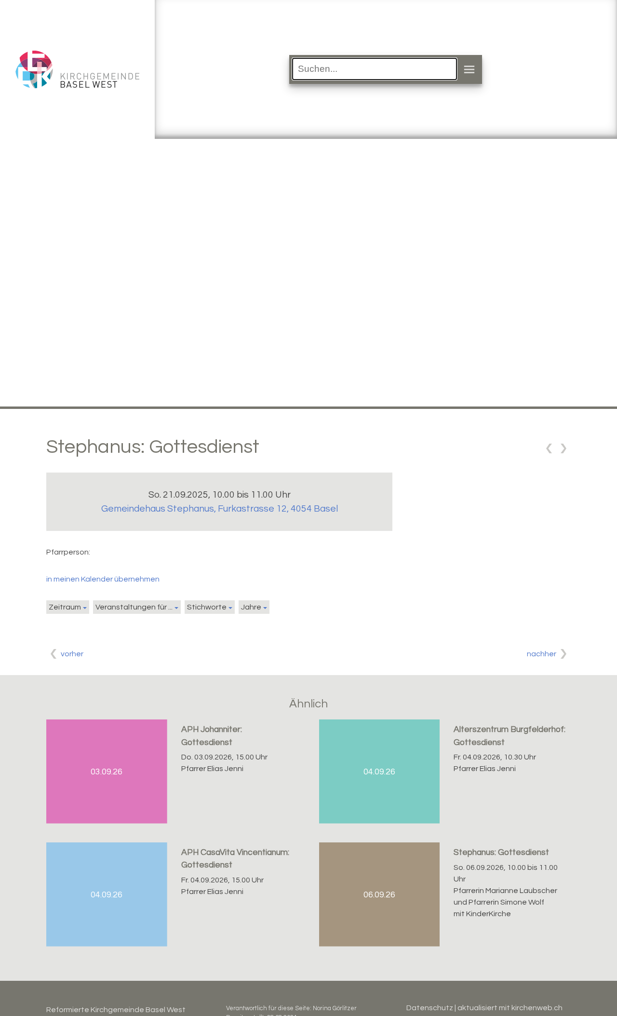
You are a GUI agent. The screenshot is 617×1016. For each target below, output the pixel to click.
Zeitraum (65, 607)
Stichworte (207, 607)
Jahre (251, 607)
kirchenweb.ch (537, 1008)
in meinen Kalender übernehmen (103, 579)
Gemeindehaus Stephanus (219, 509)
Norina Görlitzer (335, 1008)
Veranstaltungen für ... (134, 607)
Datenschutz (429, 1008)
